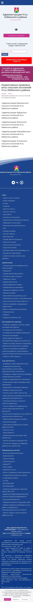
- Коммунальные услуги (9, 470)
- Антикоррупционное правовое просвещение (16, 333)
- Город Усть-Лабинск (8, 209)
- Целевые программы (8, 231)
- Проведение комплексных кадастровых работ (16, 502)
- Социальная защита (8, 461)
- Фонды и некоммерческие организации (14, 309)
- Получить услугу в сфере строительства (14, 393)
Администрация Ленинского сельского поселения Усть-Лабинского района (14, 125)
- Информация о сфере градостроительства (15, 364)
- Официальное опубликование (11, 253)
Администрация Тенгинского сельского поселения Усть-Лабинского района (14, 143)
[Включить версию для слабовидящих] (16, 29)
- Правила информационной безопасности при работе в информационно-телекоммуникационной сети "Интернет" (16, 507)
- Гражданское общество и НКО (11, 317)
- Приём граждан (7, 467)
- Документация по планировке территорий (15, 387)
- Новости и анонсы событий (10, 198)
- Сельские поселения (8, 212)
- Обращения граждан (8, 293)
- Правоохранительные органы (11, 223)
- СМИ (4, 228)
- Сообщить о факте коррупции (11, 356)
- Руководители (6, 271)
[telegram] (13, 184)
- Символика (5, 206)
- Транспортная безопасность (11, 499)
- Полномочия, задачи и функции (12, 276)
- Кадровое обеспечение (9, 282)
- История (5, 203)
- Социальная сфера (8, 458)
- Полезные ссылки (8, 430)
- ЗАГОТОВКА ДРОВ (8, 486)
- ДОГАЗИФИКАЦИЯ (8, 483)
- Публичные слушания (9, 242)
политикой (26, 595)
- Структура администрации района (12, 273)
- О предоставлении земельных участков (14, 475)
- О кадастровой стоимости (10, 478)
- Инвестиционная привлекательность (13, 225)
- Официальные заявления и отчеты (13, 290)
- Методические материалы (10, 335)
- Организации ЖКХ (8, 236)
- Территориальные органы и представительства (17, 298)
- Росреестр (5, 315)
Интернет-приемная (16, 35)
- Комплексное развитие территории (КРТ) (14, 440)
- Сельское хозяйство (8, 234)
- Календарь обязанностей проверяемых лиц (15, 250)
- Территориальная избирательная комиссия (15, 220)
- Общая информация (8, 201)
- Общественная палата (9, 247)
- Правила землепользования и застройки (14, 419)
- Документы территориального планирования (16, 379)
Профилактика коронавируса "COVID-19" (16, 60)
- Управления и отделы (9, 279)
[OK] (21, 184)
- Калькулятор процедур (9, 422)
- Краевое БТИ (6, 464)
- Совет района (6, 214)
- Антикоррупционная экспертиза (12, 330)
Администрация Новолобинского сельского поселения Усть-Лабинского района (16, 134)
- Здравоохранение (8, 456)
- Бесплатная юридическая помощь (12, 453)
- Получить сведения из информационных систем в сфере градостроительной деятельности (14, 408)
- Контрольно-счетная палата (11, 217)
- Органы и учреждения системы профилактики (16, 472)
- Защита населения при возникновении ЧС (15, 301)
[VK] (17, 184)
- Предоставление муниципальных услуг (14, 296)
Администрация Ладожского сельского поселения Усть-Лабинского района (14, 115)
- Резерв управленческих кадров (12, 284)
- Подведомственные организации (12, 287)
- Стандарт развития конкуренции (12, 239)
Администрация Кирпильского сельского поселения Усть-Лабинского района (15, 106)
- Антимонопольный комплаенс (11, 245)
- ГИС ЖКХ (5, 481)
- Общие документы (8, 432)
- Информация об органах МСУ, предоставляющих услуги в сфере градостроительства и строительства (13, 368)
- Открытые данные (8, 312)
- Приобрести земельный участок (12, 390)
